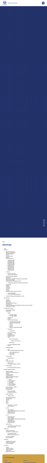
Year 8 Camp (12, 354)
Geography (10, 333)
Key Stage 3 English (13, 314)
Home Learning (9, 365)
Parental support (9, 389)
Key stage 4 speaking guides (15, 322)
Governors (8, 271)
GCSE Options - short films (12, 405)
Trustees (7, 290)
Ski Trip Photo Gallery (12, 427)
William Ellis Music (11, 413)
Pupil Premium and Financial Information (13, 281)
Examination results (9, 258)
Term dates (8, 288)
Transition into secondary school (12, 431)
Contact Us (6, 445)
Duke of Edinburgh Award (14, 352)
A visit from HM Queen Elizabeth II (14, 294)
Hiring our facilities (9, 448)
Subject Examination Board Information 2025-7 (16, 410)
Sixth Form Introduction (10, 442)
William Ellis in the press (10, 306)
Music (9, 337)
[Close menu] (43, 3)
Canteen (7, 373)
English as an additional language (16, 327)
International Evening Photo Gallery (14, 425)
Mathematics (10, 317)
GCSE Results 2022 (11, 262)
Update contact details (10, 451)
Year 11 (7, 414)
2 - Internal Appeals (11, 380)
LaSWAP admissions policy (11, 441)
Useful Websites (11, 420)
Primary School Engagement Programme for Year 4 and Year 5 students (19, 305)
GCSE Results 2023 (11, 263)
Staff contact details (10, 449)
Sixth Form (6, 439)
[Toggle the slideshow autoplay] (44, 225)
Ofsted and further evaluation (11, 276)
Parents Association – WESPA (11, 387)
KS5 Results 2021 (11, 265)
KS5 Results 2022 (11, 266)
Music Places (12, 342)
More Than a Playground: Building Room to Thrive (15, 296)
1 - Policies (10, 379)
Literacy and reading (10, 360)
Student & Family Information (9, 369)
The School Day (9, 398)
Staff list (7, 285)
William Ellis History (11, 411)
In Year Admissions (9, 437)
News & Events (7, 297)
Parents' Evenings (9, 388)
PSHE (7, 359)
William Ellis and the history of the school (13, 291)
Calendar (7, 299)
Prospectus (8, 286)
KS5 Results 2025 (11, 270)
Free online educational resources (14, 367)
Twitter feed (8, 301)
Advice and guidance (11, 391)
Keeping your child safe (12, 392)
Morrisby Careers (11, 358)
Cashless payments (9, 374)
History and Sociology (12, 332)
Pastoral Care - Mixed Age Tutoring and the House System (17, 278)
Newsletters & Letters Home (11, 303)
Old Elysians (8, 277)
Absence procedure (9, 371)
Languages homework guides (15, 321)
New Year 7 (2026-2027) (10, 436)
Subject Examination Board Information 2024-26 (16, 418)
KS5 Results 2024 (11, 268)
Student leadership (9, 394)
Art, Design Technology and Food (14, 344)
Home (3, 241)
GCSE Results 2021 (11, 261)
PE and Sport (10, 329)
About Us (6, 249)
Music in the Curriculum (16, 340)
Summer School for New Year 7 (13, 434)
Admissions (6, 428)
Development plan (9, 256)
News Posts (8, 300)
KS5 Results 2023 (11, 267)
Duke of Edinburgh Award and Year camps (15, 350)
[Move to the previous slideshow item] (44, 220)
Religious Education (11, 334)
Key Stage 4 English (13, 315)
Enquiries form (8, 450)
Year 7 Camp (12, 353)
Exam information (9, 377)
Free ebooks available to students (14, 363)
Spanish (11, 326)
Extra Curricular (9, 424)
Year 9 (7, 403)
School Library (10, 362)
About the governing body (13, 274)
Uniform (7, 399)
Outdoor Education (9, 347)
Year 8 (7, 402)
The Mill (7, 289)
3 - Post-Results (11, 381)
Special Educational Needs (11, 397)
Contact (7, 447)
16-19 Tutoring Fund (9, 443)
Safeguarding (8, 284)
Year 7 (7, 400)
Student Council (11, 395)
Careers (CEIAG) (9, 356)
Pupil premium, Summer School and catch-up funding (17, 282)
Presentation (12, 330)
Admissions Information (10, 430)
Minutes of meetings (12, 273)
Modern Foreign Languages (13, 319)
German (11, 325)
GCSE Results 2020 (11, 260)
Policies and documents (10, 279)
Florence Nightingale (12, 293)
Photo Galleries (9, 304)
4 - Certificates (10, 383)
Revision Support (11, 406)
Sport (9, 349)
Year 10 (7, 407)
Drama (9, 345)
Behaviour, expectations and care (12, 372)
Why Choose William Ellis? (10, 252)
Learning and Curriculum (8, 308)
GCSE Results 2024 (11, 264)
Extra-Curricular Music (14, 338)
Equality (7, 257)
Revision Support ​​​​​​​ (11, 417)
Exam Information (11, 416)
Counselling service (9, 375)
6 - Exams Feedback (11, 385)
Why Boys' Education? (10, 253)
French (11, 323)
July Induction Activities (12, 433)
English (9, 312)
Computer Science (11, 336)
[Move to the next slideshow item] (44, 223)
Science (9, 318)
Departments (8, 311)
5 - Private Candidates (12, 384)
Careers (7, 255)
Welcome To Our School (10, 251)
